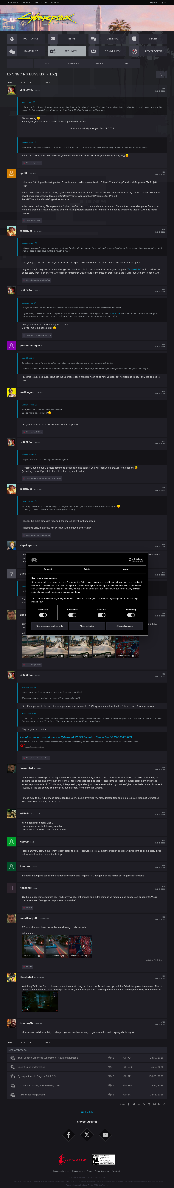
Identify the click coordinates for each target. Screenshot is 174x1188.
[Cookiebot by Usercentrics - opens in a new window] (131, 560)
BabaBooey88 (28, 918)
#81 (160, 90)
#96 (160, 867)
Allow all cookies (124, 626)
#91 (160, 615)
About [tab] (126, 569)
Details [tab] (87, 569)
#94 (160, 814)
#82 (160, 173)
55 (41, 82)
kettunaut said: (27, 303)
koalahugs (26, 230)
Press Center (116, 1171)
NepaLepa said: (28, 714)
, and (38, 280)
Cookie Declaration (102, 1171)
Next (47, 82)
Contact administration (61, 1171)
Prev (10, 82)
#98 (160, 918)
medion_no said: (28, 142)
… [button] (37, 82)
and (33, 163)
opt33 (23, 173)
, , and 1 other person (43, 479)
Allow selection (87, 626)
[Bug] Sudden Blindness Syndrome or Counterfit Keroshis (48, 1057)
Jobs (35, 2)
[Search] (160, 74)
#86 (160, 392)
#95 (160, 842)
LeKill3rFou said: (28, 405)
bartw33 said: (27, 358)
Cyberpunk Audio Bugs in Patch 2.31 (37, 1076)
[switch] (72, 615)
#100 (160, 1023)
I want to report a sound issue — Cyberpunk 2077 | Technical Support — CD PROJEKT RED (76, 737)
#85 (160, 346)
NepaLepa (26, 545)
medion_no (26, 392)
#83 (160, 231)
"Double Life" (134, 269)
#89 (160, 545)
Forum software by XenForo (87, 1185)
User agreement (78, 1171)
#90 (160, 574)
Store (44, 2)
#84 (160, 290)
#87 (160, 442)
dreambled (26, 768)
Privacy (89, 1171)
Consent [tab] (48, 569)
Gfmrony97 (26, 1023)
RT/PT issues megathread (31, 1094)
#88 (160, 489)
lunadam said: (27, 102)
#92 (160, 675)
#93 (160, 768)
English (88, 1112)
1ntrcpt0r (25, 866)
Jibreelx (24, 841)
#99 (160, 977)
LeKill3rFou (26, 89)
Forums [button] (12, 2)
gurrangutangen (30, 345)
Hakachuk (26, 887)
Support (55, 2)
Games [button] (24, 2)
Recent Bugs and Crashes (31, 1066)
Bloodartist (26, 977)
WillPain (24, 813)
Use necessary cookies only (49, 626)
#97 (160, 888)
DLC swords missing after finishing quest (39, 1085)
